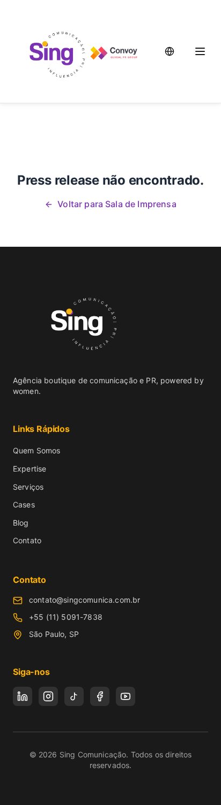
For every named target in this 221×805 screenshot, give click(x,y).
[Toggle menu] (200, 51)
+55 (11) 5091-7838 (65, 616)
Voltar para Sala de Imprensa (116, 204)
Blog (21, 522)
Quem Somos (37, 450)
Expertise (29, 468)
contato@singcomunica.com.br (84, 599)
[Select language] (169, 51)
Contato (27, 540)
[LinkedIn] (22, 696)
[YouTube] (125, 696)
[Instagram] (48, 696)
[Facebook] (99, 696)
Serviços (28, 486)
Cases (24, 504)
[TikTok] (74, 696)
